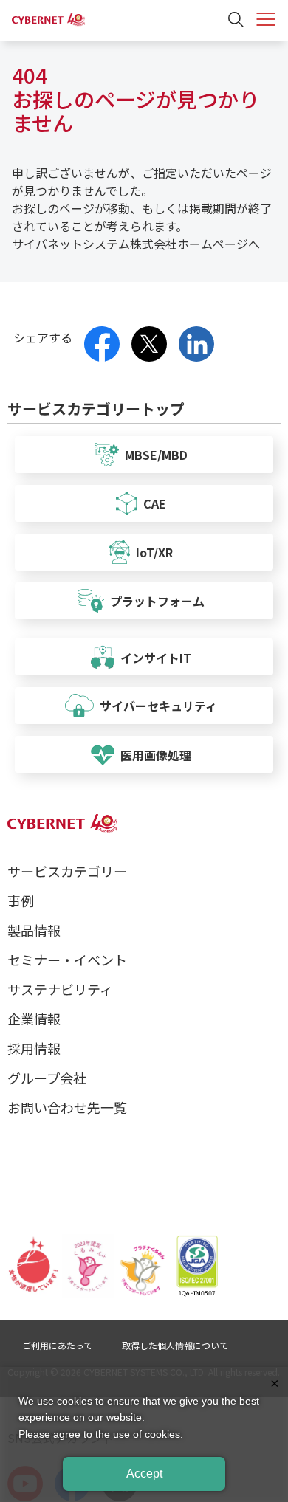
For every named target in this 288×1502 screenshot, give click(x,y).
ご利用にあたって (57, 1345)
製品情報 (34, 930)
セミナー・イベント (67, 959)
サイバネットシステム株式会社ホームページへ (136, 243)
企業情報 (34, 1018)
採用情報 (34, 1048)
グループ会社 (46, 1077)
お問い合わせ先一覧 (67, 1107)
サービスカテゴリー (67, 871)
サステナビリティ (60, 989)
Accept (144, 1473)
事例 (20, 900)
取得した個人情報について (175, 1345)
